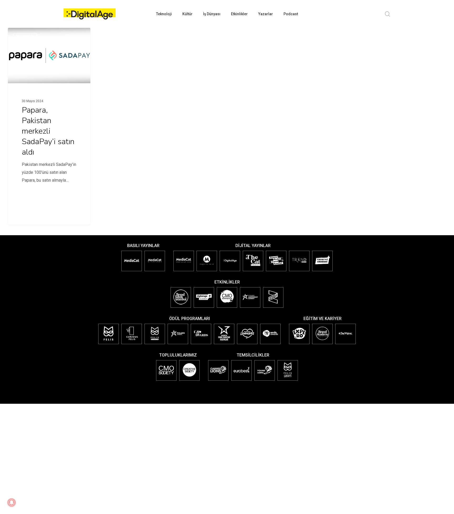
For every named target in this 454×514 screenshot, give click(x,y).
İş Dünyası (25, 36)
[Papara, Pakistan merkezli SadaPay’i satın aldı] (49, 113)
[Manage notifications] (11, 502)
